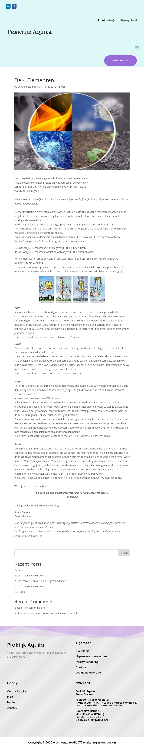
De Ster (18, 570)
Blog (10, 696)
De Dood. (19, 591)
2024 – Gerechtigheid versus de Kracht (56, 613)
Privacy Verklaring (87, 662)
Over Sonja (82, 651)
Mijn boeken (120, 60)
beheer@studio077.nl (30, 86)
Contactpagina (17, 691)
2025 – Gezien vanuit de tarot (31, 586)
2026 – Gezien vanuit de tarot (31, 575)
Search (124, 553)
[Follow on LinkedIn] (8, 6)
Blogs (62, 86)
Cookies (81, 667)
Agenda (12, 707)
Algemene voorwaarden (91, 656)
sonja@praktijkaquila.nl (93, 720)
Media (11, 702)
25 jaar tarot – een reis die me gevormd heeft (40, 581)
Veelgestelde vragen (89, 672)
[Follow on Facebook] (14, 6)
